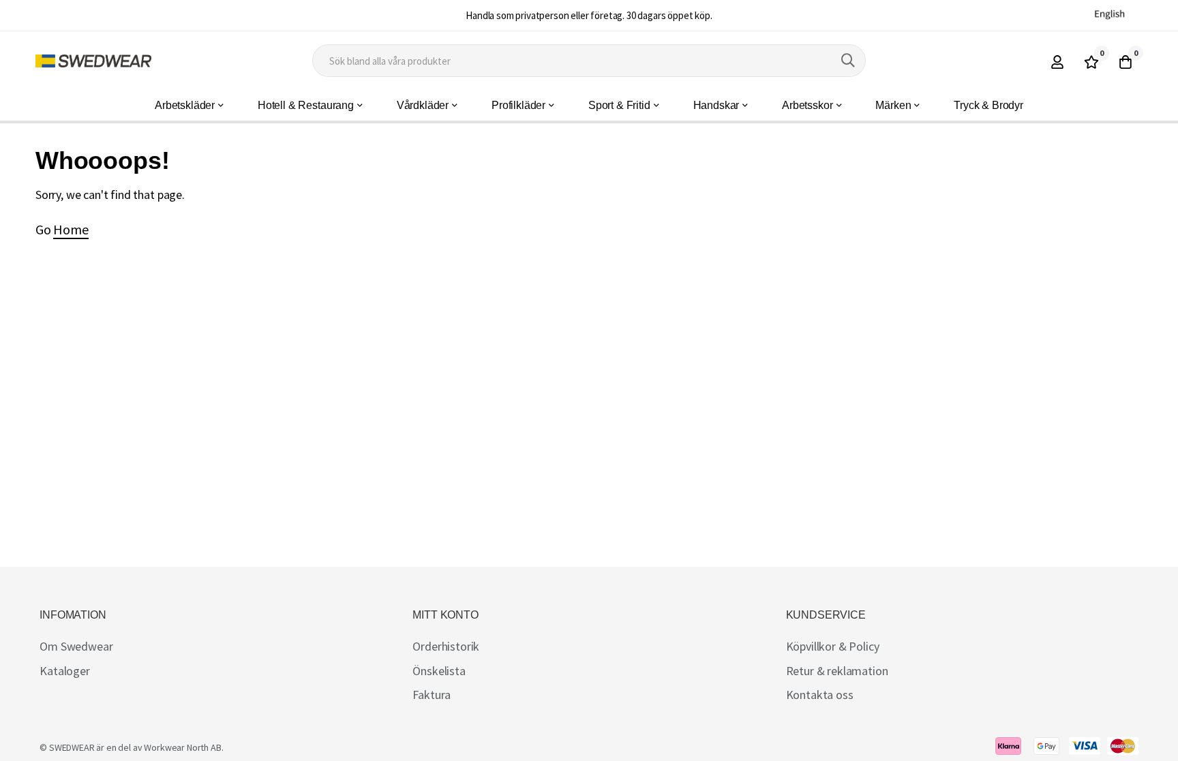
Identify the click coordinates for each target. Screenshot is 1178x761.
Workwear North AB (182, 747)
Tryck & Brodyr (988, 105)
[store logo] (93, 61)
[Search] (848, 60)
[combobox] (589, 60)
